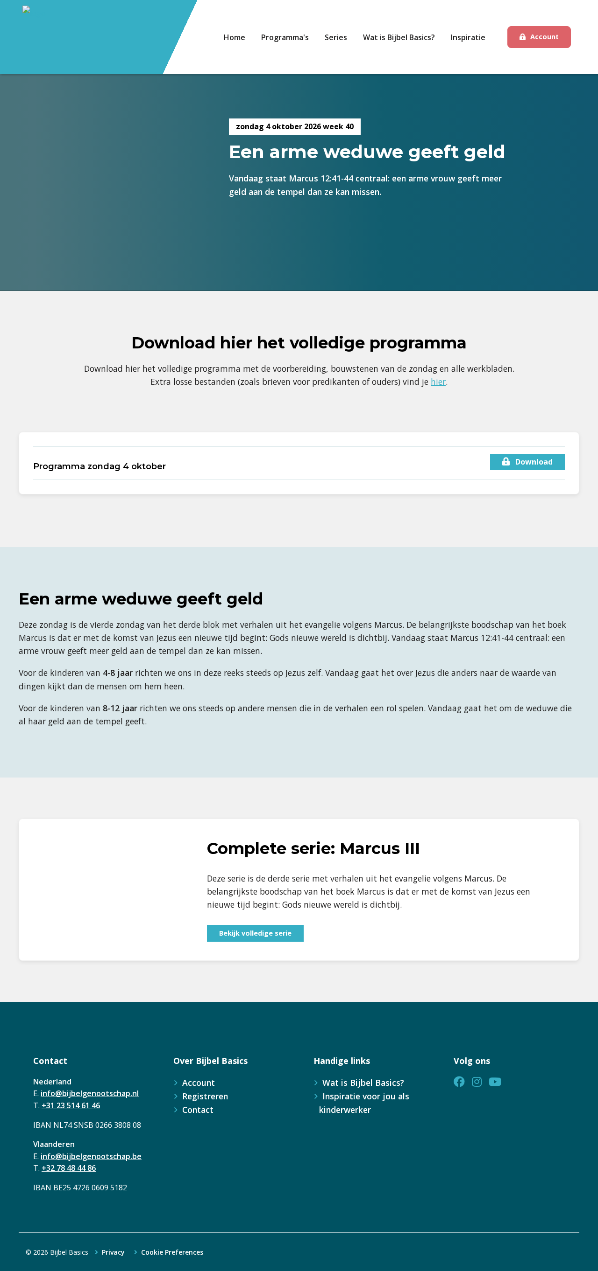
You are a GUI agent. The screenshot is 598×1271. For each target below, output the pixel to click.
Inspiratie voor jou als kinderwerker (364, 1102)
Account (544, 36)
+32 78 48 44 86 (69, 1168)
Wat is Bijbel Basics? (363, 1082)
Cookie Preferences (172, 1252)
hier (438, 381)
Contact (198, 1109)
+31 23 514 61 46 (71, 1105)
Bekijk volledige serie (255, 933)
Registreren (205, 1096)
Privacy (113, 1252)
